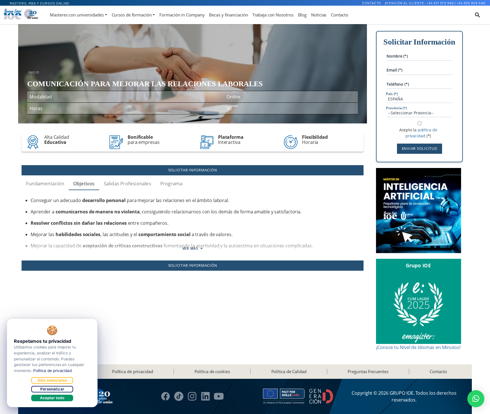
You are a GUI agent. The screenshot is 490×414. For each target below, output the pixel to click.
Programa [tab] (171, 183)
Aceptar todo (52, 398)
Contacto (371, 3)
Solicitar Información (192, 170)
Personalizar (52, 389)
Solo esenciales (52, 380)
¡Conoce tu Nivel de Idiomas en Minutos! (418, 347)
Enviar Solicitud (419, 148)
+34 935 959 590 (471, 3)
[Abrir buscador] (477, 15)
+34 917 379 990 (440, 3)
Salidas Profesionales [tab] (127, 183)
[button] (475, 398)
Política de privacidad (132, 371)
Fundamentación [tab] (45, 183)
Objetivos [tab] (84, 183)
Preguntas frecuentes (368, 371)
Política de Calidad (289, 371)
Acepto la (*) (418, 133)
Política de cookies (212, 371)
